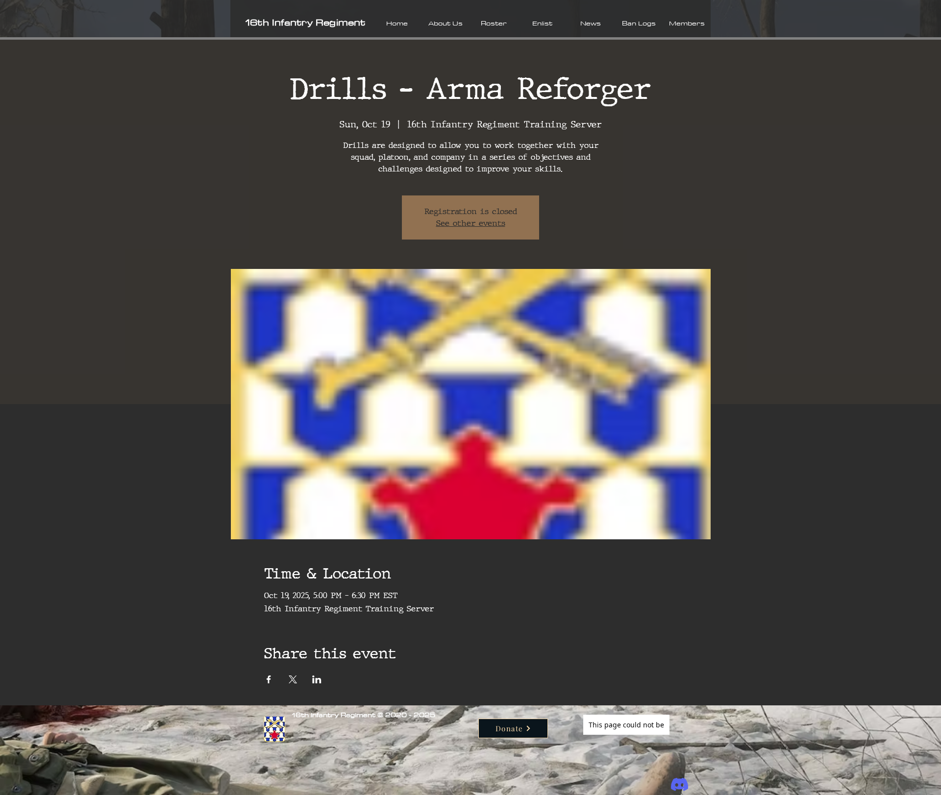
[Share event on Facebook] (268, 679)
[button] (445, 23)
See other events (470, 223)
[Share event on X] (292, 679)
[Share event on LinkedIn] (317, 679)
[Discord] (679, 784)
